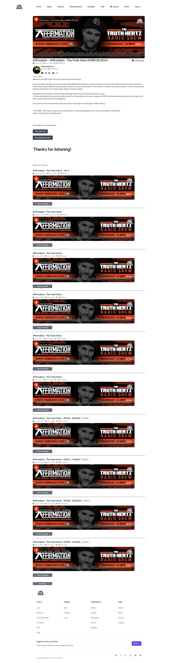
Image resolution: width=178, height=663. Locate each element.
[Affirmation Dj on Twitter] (46, 73)
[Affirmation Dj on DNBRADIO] (37, 70)
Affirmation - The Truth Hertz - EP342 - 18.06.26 (56, 418)
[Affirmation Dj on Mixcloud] (57, 73)
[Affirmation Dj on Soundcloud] (53, 73)
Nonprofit (94, 618)
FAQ (65, 608)
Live (38, 608)
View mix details (42, 204)
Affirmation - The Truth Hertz (47, 170)
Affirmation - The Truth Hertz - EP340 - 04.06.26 (57, 500)
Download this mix (43, 137)
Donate (115, 7)
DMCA (120, 608)
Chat (102, 7)
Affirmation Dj (47, 66)
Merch (126, 7)
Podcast (61, 7)
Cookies (121, 623)
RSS (38, 628)
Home (38, 7)
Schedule (91, 7)
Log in (138, 7)
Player (49, 7)
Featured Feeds (76, 7)
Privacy (121, 618)
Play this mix (40, 131)
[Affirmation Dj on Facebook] (42, 73)
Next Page (42, 583)
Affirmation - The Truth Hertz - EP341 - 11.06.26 (56, 459)
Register (94, 628)
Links (66, 618)
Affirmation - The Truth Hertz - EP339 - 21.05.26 (56, 542)
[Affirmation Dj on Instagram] (49, 73)
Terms (120, 613)
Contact (67, 613)
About (93, 608)
